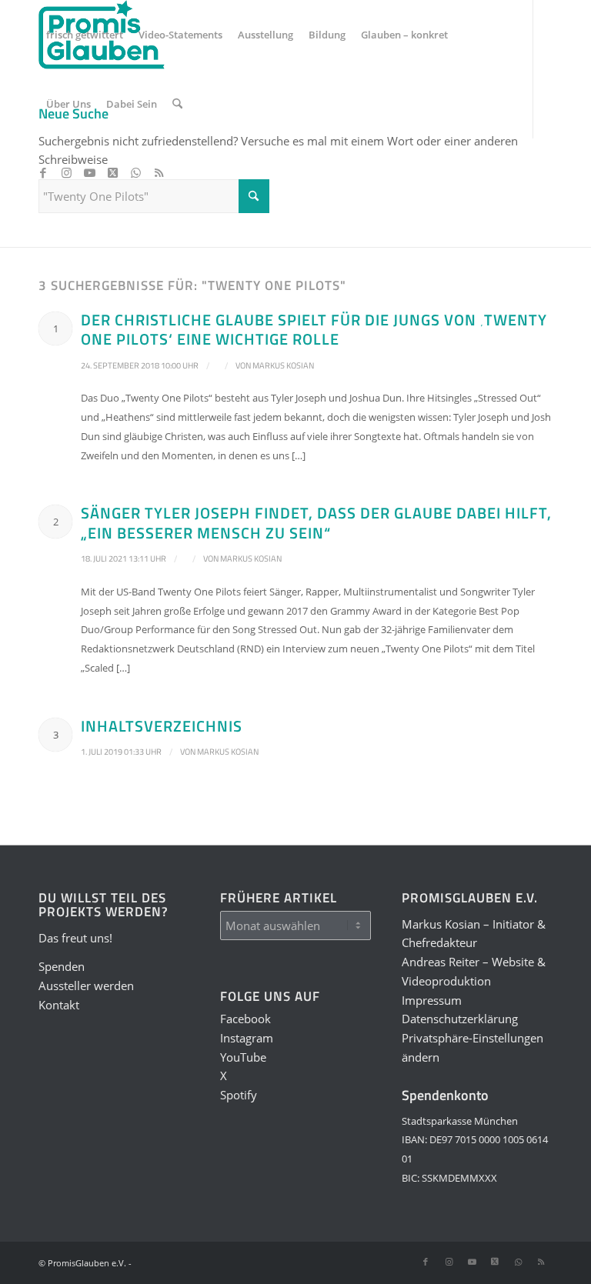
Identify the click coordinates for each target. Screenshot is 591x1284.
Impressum (432, 1000)
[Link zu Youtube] (89, 172)
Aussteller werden (86, 985)
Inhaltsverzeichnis (161, 726)
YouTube (243, 1057)
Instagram (246, 1038)
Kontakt (58, 1004)
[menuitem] (84, 34)
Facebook (245, 1018)
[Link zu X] (112, 172)
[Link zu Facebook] (43, 172)
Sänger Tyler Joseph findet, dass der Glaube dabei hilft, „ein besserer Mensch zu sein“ (316, 523)
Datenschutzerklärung (460, 1018)
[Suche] (177, 103)
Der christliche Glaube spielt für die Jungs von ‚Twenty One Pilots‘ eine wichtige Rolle (314, 329)
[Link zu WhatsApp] (135, 172)
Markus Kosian (283, 365)
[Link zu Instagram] (66, 172)
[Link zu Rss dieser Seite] (158, 172)
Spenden (61, 966)
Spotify (238, 1094)
